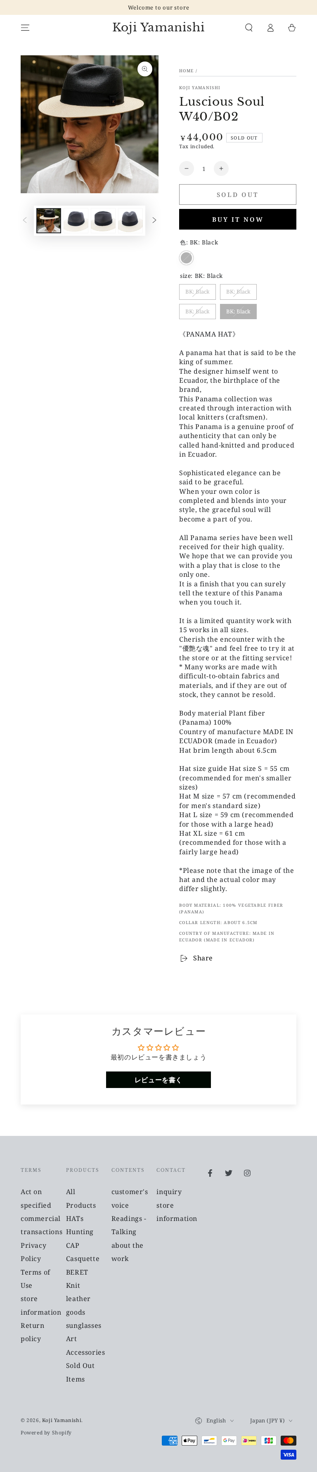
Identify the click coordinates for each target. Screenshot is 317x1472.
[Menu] (25, 28)
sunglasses (84, 1325)
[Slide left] (25, 221)
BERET (77, 1272)
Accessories (85, 1352)
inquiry (169, 1191)
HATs (74, 1218)
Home (186, 70)
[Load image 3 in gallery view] (103, 220)
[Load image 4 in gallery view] (130, 220)
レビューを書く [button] (158, 1079)
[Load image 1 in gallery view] (48, 220)
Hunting (80, 1231)
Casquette (82, 1258)
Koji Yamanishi (199, 87)
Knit (73, 1285)
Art (71, 1338)
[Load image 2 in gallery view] (76, 220)
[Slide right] (154, 221)
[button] (249, 28)
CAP (73, 1245)
